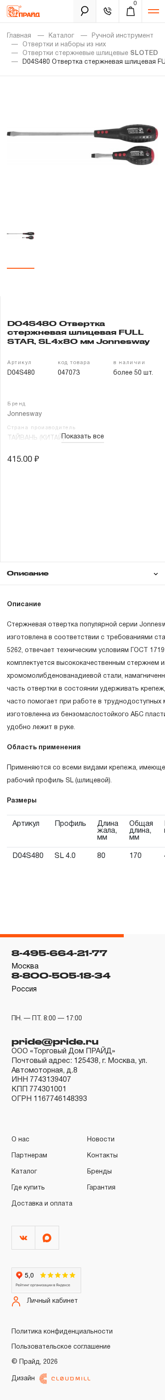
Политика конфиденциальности (62, 1332)
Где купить (28, 1188)
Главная (19, 36)
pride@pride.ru (55, 1041)
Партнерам (29, 1156)
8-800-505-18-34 (60, 975)
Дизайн (23, 1379)
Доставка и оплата (41, 1204)
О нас (20, 1140)
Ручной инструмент (123, 36)
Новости (101, 1140)
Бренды (99, 1172)
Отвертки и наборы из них (64, 45)
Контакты (102, 1156)
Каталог (61, 36)
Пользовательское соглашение (60, 1347)
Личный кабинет (52, 1301)
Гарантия (101, 1188)
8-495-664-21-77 (59, 953)
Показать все (82, 437)
